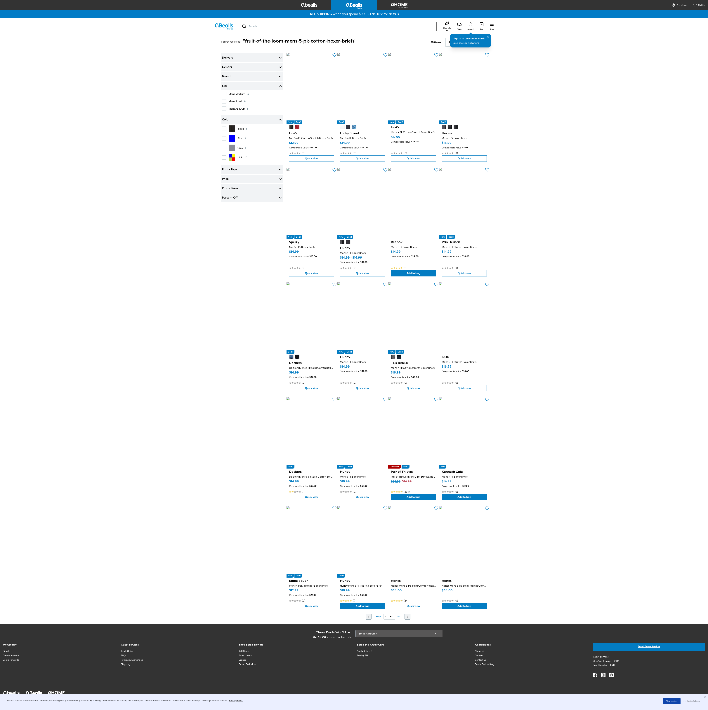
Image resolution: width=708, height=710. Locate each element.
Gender (227, 67)
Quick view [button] (319, 159)
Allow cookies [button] (671, 701)
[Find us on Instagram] (603, 675)
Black (242, 128)
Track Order (127, 651)
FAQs (123, 655)
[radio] (291, 127)
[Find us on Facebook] (595, 675)
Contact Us (480, 660)
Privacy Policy (236, 700)
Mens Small (237, 101)
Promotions (230, 188)
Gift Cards (244, 651)
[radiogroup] (294, 127)
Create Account (11, 655)
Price (225, 179)
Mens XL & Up (238, 108)
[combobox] (338, 26)
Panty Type (229, 169)
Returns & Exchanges (132, 660)
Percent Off (229, 197)
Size (224, 86)
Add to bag (421, 274)
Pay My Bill (362, 655)
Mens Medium (239, 93)
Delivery (227, 57)
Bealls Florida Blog (484, 664)
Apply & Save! (364, 651)
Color (226, 119)
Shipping (125, 664)
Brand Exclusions (247, 664)
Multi (242, 157)
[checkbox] (224, 94)
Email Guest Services (649, 646)
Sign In (6, 651)
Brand (226, 76)
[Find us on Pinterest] (611, 675)
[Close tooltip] (488, 37)
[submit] (435, 633)
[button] (691, 701)
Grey (241, 147)
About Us (480, 651)
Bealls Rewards (11, 660)
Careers (479, 655)
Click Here (375, 14)
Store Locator (246, 655)
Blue (241, 138)
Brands (242, 660)
